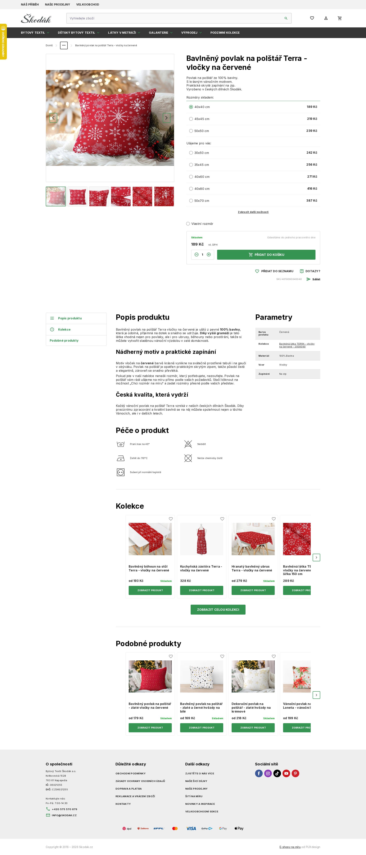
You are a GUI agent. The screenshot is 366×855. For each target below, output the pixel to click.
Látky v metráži (122, 32)
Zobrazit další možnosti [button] (253, 211)
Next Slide (316, 557)
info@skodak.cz (64, 815)
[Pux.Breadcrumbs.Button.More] (64, 45)
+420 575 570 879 (64, 809)
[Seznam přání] (171, 519)
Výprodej (189, 32)
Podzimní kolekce (225, 32)
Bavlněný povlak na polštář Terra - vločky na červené (106, 45)
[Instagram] (268, 773)
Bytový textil (33, 32)
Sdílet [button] (316, 278)
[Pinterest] (295, 773)
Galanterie (158, 32)
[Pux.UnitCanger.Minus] (195, 255)
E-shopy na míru (290, 847)
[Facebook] (259, 773)
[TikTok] (277, 773)
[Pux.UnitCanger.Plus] (210, 255)
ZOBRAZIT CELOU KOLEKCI (218, 610)
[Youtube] (286, 773)
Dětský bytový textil (76, 32)
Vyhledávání (286, 18)
